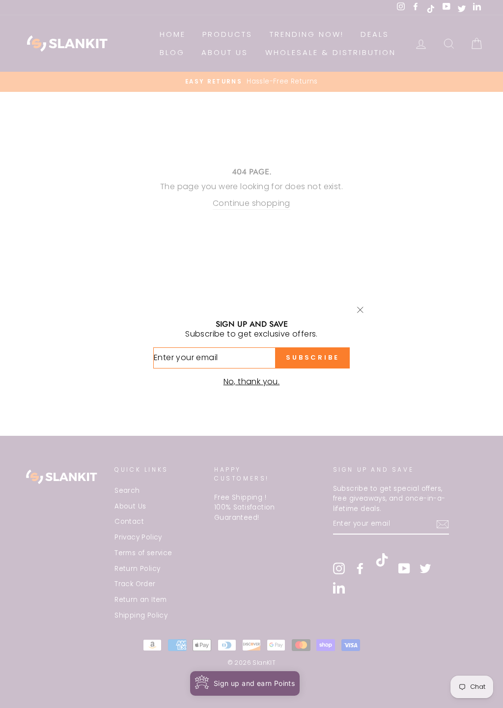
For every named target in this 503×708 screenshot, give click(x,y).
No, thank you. (252, 381)
